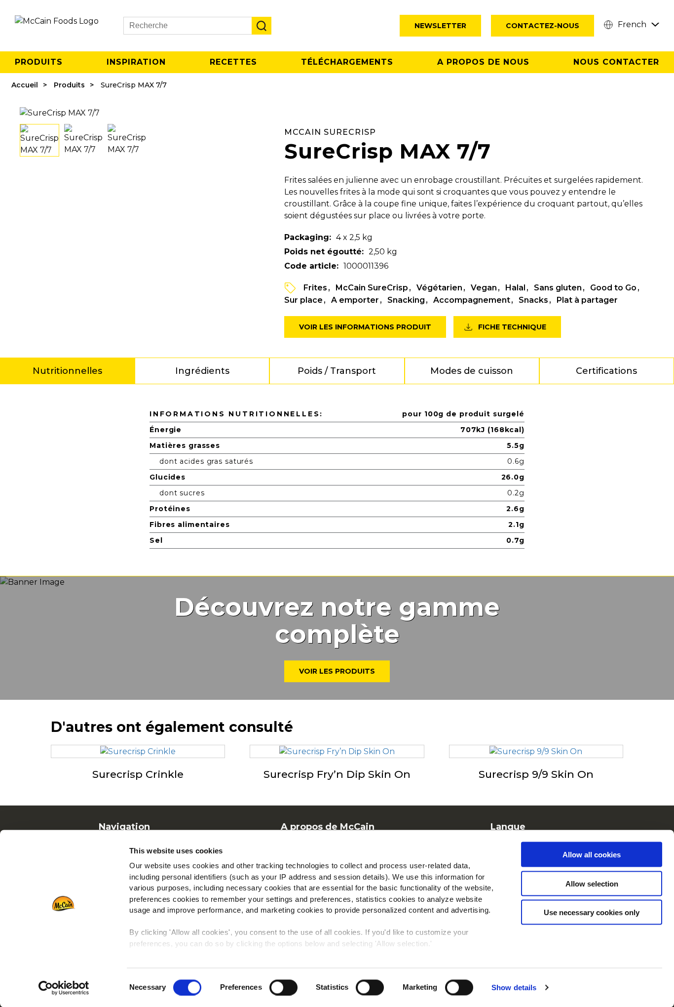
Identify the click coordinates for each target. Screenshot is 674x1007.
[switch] (283, 987)
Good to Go (613, 287)
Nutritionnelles (67, 370)
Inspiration (136, 62)
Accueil (24, 85)
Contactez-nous (542, 25)
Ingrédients (202, 370)
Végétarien (439, 287)
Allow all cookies (591, 854)
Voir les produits (337, 671)
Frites (315, 287)
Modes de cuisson (471, 370)
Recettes (233, 62)
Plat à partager (587, 300)
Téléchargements (347, 62)
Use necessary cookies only (591, 912)
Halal (515, 287)
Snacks (533, 300)
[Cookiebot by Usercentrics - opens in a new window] (64, 987)
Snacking (406, 300)
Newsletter (440, 25)
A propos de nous (483, 62)
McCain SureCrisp (372, 287)
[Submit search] (261, 26)
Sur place (303, 300)
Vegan (484, 287)
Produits (39, 62)
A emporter (355, 300)
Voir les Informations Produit (365, 326)
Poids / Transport (337, 370)
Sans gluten (558, 287)
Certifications (606, 370)
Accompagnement (471, 300)
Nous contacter (616, 62)
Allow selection (591, 883)
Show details (513, 987)
